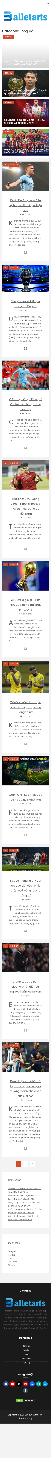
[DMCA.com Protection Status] (25, 1401)
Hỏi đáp (11, 1255)
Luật (10, 1258)
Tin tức (11, 1265)
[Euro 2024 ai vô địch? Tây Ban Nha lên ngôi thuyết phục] (25, 142)
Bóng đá (12, 1251)
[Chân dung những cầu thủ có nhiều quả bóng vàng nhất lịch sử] (25, 83)
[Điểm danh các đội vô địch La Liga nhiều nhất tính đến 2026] (25, 113)
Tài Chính (12, 1261)
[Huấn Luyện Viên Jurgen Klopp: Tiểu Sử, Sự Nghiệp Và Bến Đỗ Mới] (25, 51)
